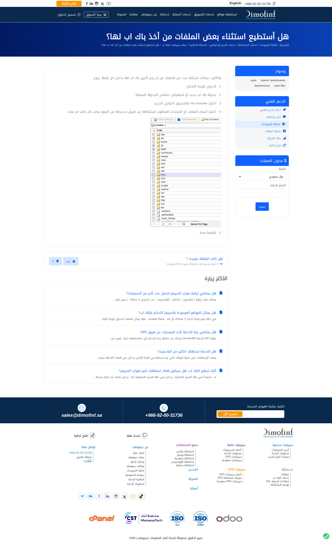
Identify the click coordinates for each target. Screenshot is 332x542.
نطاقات (285, 474)
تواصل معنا (88, 447)
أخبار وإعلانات (274, 117)
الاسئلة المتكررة (198, 45)
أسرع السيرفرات (280, 450)
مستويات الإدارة (280, 453)
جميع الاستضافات (187, 445)
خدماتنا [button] (164, 14)
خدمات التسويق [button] (204, 14)
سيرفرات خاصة (236, 445)
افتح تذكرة (69, 4)
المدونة (121, 14)
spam (253, 80)
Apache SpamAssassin (273, 80)
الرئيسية (284, 45)
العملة (282, 169)
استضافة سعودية (184, 458)
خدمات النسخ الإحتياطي (222, 45)
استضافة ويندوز (185, 455)
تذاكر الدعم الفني (271, 110)
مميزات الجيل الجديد (278, 457)
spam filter (279, 86)
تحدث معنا (133, 435)
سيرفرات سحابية (282, 445)
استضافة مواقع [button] (227, 14)
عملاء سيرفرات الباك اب (174, 45)
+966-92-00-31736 (80, 453)
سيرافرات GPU (233, 457)
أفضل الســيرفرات (232, 450)
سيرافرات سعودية (232, 460)
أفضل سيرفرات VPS (230, 474)
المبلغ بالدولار (278, 185)
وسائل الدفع (137, 462)
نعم (68, 261)
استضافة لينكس (185, 451)
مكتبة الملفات (273, 131)
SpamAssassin (262, 86)
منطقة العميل (84, 457)
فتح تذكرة (275, 145)
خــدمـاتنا (287, 469)
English (235, 3)
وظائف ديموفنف (135, 466)
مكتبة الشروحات (268, 45)
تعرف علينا (138, 453)
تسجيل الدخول (67, 14)
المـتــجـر (193, 469)
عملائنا (133, 14)
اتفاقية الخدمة (134, 479)
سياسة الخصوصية (134, 475)
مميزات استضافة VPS (229, 478)
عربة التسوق (94, 14)
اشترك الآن (230, 414)
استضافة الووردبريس (182, 462)
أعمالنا (194, 488)
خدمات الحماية (181, 14)
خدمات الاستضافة (247, 45)
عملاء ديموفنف (136, 457)
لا (53, 261)
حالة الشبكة (274, 138)
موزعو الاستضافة (280, 485)
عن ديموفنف (149, 14)
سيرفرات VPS (236, 469)
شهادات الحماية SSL (277, 481)
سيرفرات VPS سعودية (229, 481)
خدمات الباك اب (281, 478)
